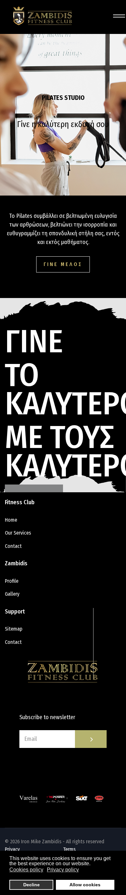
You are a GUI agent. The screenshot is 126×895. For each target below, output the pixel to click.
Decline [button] (31, 884)
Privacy (12, 849)
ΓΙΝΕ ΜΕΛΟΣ (63, 264)
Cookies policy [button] (26, 869)
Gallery (12, 594)
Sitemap (13, 629)
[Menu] (117, 16)
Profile (11, 581)
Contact (13, 546)
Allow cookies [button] (84, 884)
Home (11, 520)
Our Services (18, 533)
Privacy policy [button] (63, 869)
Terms (69, 849)
